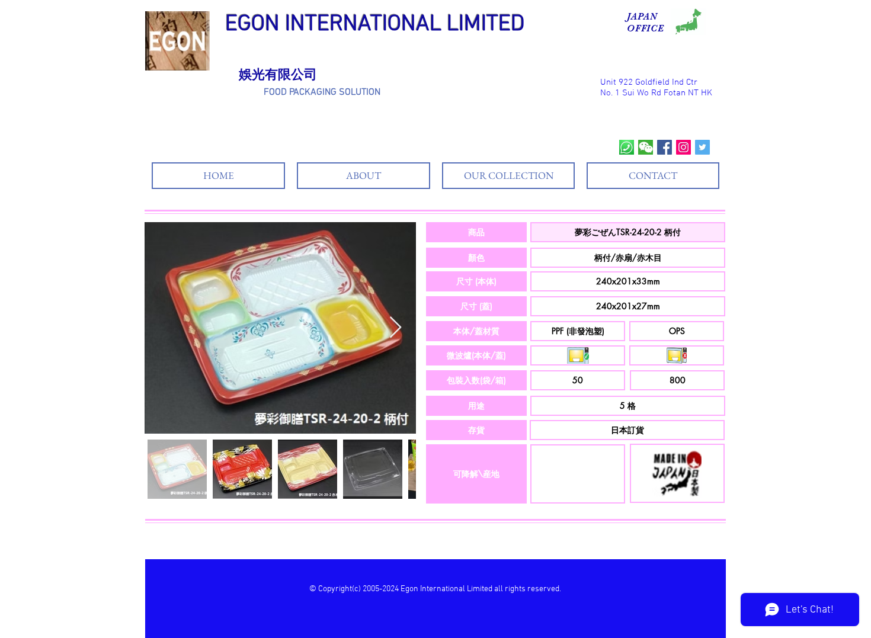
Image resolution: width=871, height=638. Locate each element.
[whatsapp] (626, 147)
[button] (476, 232)
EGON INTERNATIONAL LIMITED (375, 24)
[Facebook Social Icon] (664, 147)
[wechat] (645, 147)
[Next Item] (395, 327)
